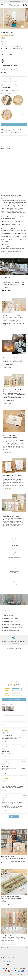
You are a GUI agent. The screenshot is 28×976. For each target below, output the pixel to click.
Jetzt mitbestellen (7, 327)
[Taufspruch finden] (14, 599)
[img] (5, 730)
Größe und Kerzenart (6, 51)
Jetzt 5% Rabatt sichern (8, 957)
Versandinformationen (9, 136)
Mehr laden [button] (14, 817)
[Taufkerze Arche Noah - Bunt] (2, 184)
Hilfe (2, 950)
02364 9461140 (15, 642)
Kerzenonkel (5, 947)
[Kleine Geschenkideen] (14, 921)
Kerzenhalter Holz (5, 250)
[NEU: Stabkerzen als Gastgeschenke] (14, 882)
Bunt (2, 61)
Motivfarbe (5, 58)
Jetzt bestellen (8, 865)
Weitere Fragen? (7, 139)
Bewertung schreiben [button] (14, 699)
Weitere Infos (5, 954)
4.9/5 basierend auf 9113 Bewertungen (17, 1)
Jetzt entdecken (8, 943)
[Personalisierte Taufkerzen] (14, 842)
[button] (4, 35)
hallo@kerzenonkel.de (9, 641)
